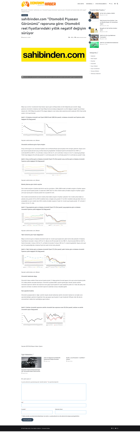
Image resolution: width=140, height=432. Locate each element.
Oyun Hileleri (94, 66)
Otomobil (30, 10)
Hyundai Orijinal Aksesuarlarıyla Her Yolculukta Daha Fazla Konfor (30, 370)
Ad (22, 402)
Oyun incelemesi (100, 3)
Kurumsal (89, 3)
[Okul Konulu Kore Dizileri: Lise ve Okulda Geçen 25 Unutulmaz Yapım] (94, 23)
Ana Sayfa (81, 3)
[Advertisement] (53, 92)
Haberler (93, 56)
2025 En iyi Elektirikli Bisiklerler (109, 42)
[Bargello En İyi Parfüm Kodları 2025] (94, 30)
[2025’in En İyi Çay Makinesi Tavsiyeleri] (94, 38)
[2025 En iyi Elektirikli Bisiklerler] (94, 45)
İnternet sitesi (59, 409)
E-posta (23, 409)
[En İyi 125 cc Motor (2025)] (94, 15)
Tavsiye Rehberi (95, 71)
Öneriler (93, 61)
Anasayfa (24, 10)
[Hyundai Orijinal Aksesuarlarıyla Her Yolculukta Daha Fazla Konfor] (31, 362)
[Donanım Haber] (39, 3)
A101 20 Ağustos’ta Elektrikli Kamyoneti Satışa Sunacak (52, 358)
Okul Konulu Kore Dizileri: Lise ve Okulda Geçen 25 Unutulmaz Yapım (109, 22)
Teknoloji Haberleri (96, 73)
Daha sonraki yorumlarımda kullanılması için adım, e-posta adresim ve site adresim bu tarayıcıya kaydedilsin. (51, 416)
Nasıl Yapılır (94, 58)
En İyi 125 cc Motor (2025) (107, 13)
